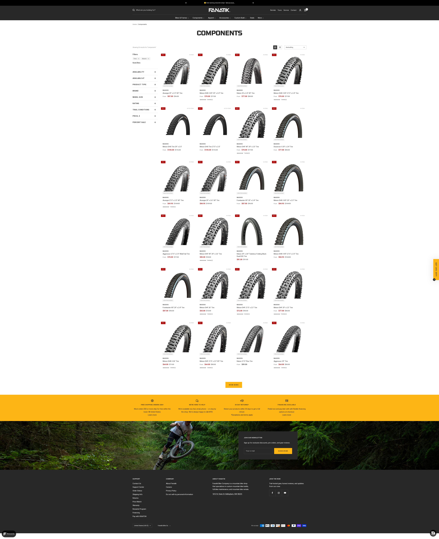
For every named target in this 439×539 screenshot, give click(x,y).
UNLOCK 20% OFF (219, 284)
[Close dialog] (250, 242)
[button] (433, 533)
